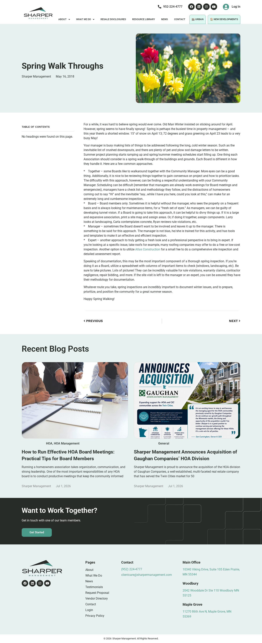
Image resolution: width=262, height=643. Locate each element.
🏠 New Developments (224, 19)
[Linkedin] (199, 6)
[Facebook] (191, 6)
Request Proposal (97, 593)
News (164, 19)
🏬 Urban (198, 19)
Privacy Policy (94, 616)
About (62, 19)
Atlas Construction (147, 249)
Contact (179, 19)
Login (89, 610)
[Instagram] (206, 6)
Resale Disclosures (113, 19)
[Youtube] (214, 6)
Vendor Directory (96, 598)
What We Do (83, 19)
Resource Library (143, 19)
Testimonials (94, 587)
